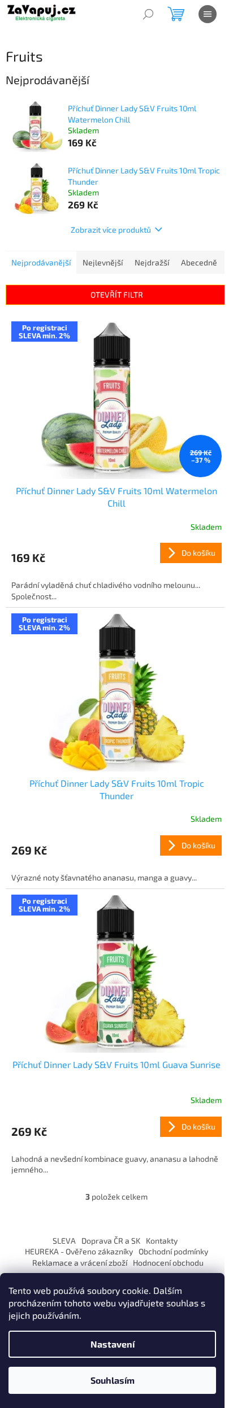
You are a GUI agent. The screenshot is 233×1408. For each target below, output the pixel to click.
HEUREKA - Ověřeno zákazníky (79, 1251)
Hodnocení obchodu (168, 1262)
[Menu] (207, 14)
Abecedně (199, 262)
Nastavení (112, 1344)
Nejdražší (152, 262)
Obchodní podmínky (173, 1251)
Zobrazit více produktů (111, 229)
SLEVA (64, 1240)
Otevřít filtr (116, 294)
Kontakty (162, 1240)
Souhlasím (112, 1380)
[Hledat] (148, 14)
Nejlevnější (103, 262)
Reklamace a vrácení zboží (79, 1262)
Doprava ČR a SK (110, 1240)
